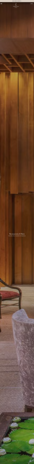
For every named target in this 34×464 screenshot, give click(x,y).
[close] (21, 1)
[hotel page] (16, 4)
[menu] (1, 3)
